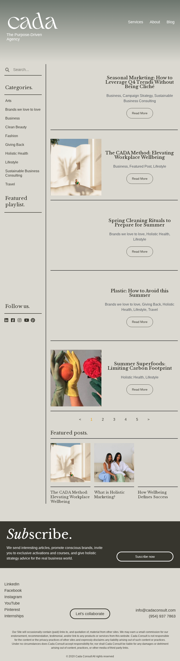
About (155, 22)
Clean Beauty (16, 127)
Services (135, 22)
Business (12, 118)
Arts (8, 101)
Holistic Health (16, 153)
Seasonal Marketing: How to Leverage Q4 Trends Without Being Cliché (139, 82)
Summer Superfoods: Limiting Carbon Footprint (140, 366)
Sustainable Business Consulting (22, 173)
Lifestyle (11, 162)
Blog (171, 22)
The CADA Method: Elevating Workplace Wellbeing (139, 155)
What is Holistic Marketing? (109, 494)
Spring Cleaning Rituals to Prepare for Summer (139, 223)
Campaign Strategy (138, 96)
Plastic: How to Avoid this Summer (140, 293)
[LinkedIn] (7, 320)
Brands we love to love (23, 109)
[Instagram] (21, 320)
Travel (10, 184)
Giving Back (14, 145)
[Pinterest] (34, 320)
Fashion (11, 136)
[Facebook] (14, 320)
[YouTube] (27, 320)
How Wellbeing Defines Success (153, 494)
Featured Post (140, 166)
